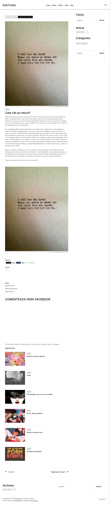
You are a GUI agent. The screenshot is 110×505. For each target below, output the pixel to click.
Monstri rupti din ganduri (36, 356)
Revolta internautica (34, 451)
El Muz (60, 5)
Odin (71, 5)
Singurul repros (9, 291)
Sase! (29, 375)
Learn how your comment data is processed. (45, 344)
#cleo (54, 5)
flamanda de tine (10, 285)
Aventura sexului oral (34, 432)
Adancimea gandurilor (11, 288)
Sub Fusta (9, 5)
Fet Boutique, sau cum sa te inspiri (39, 394)
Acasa (48, 5)
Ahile (66, 5)
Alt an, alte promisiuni (35, 413)
